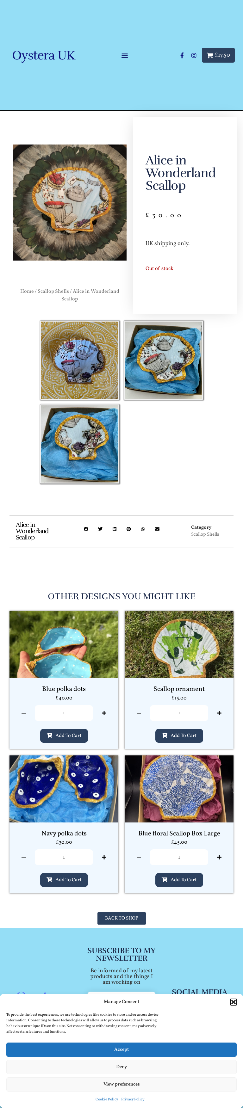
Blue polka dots (64, 689)
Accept (121, 1049)
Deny (121, 1067)
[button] (233, 1002)
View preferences (121, 1084)
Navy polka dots (64, 833)
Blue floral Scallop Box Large (179, 833)
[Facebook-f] (182, 55)
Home (27, 291)
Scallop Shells (53, 291)
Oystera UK (43, 55)
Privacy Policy (132, 1099)
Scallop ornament (179, 689)
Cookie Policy (107, 1099)
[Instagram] (194, 55)
